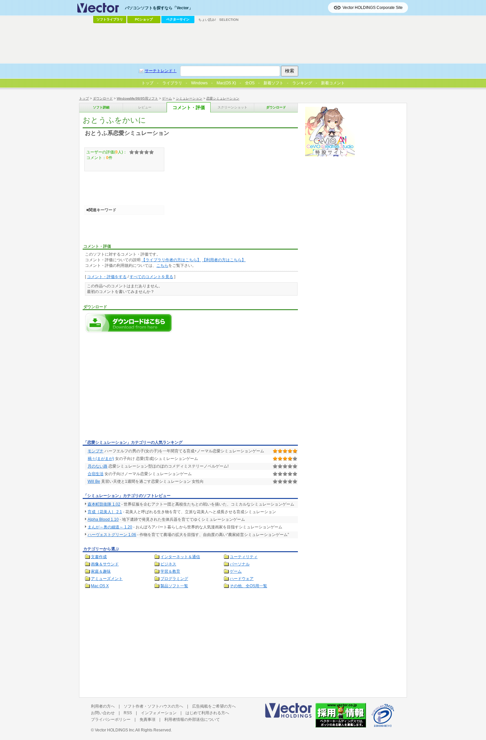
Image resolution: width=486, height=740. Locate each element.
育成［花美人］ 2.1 (105, 512)
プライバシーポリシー (111, 719)
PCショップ (144, 19)
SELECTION (228, 19)
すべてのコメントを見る (151, 276)
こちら (162, 265)
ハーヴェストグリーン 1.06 (112, 534)
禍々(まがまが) (101, 458)
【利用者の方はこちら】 (224, 260)
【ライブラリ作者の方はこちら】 (171, 260)
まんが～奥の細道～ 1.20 (110, 527)
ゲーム (167, 98)
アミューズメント (107, 578)
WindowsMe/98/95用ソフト (137, 98)
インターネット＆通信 (180, 557)
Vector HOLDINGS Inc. (115, 730)
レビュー (144, 107)
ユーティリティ (244, 557)
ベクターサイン (177, 19)
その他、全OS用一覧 (248, 586)
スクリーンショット (232, 107)
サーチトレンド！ (161, 70)
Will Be (94, 481)
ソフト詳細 (101, 107)
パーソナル (240, 564)
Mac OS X (100, 586)
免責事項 (147, 719)
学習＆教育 (170, 571)
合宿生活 (95, 474)
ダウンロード (103, 98)
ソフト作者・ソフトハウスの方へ (153, 706)
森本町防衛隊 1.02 (104, 504)
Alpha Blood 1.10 (103, 519)
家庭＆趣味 (101, 571)
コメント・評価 (189, 107)
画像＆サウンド (105, 564)
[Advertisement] (138, 388)
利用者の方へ (103, 706)
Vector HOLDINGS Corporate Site (373, 7)
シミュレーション (189, 98)
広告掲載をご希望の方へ (214, 706)
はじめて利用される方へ (207, 713)
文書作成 (99, 557)
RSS (128, 713)
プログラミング (174, 578)
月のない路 (97, 466)
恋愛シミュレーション (222, 98)
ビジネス (168, 564)
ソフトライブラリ (110, 19)
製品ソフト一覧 (174, 586)
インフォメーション (159, 713)
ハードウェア (242, 578)
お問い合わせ (103, 713)
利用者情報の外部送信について (192, 719)
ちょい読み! (207, 19)
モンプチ (95, 451)
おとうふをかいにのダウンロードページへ (129, 323)
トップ (84, 98)
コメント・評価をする (107, 276)
